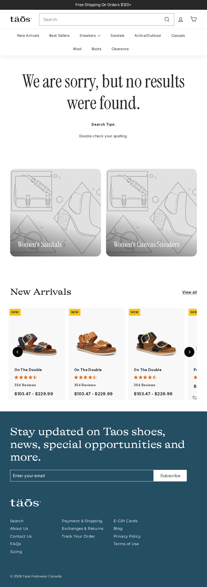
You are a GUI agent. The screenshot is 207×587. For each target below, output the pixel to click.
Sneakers (88, 35)
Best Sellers (59, 35)
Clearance (120, 49)
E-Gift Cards (125, 520)
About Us (19, 528)
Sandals (117, 35)
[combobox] (106, 19)
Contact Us (21, 536)
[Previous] (18, 352)
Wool (77, 49)
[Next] (189, 352)
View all (189, 292)
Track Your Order (78, 536)
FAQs (15, 543)
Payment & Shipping (82, 520)
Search (16, 520)
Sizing (16, 551)
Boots (96, 49)
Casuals (178, 35)
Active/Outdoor (148, 35)
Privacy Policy (127, 536)
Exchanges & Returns (83, 528)
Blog (118, 528)
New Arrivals (28, 35)
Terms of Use (126, 543)
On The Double (28, 370)
